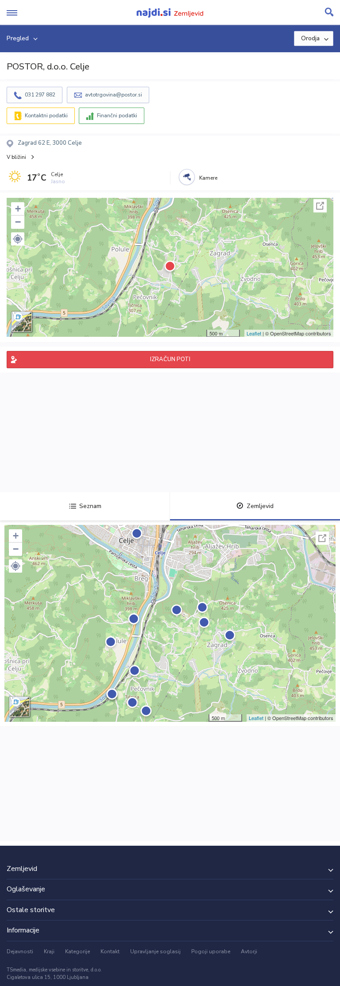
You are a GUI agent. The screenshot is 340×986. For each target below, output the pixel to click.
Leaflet (254, 333)
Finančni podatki (117, 115)
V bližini (16, 157)
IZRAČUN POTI (170, 359)
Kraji (49, 951)
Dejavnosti (20, 951)
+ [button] (18, 208)
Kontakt (110, 951)
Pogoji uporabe (210, 951)
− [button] (18, 221)
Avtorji (249, 951)
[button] (17, 239)
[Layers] (21, 321)
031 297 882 (40, 94)
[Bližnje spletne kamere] (187, 177)
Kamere (208, 177)
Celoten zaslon (320, 205)
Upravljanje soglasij (155, 951)
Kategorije (77, 951)
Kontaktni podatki (46, 115)
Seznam (90, 506)
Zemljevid (260, 506)
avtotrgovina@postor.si (113, 94)
